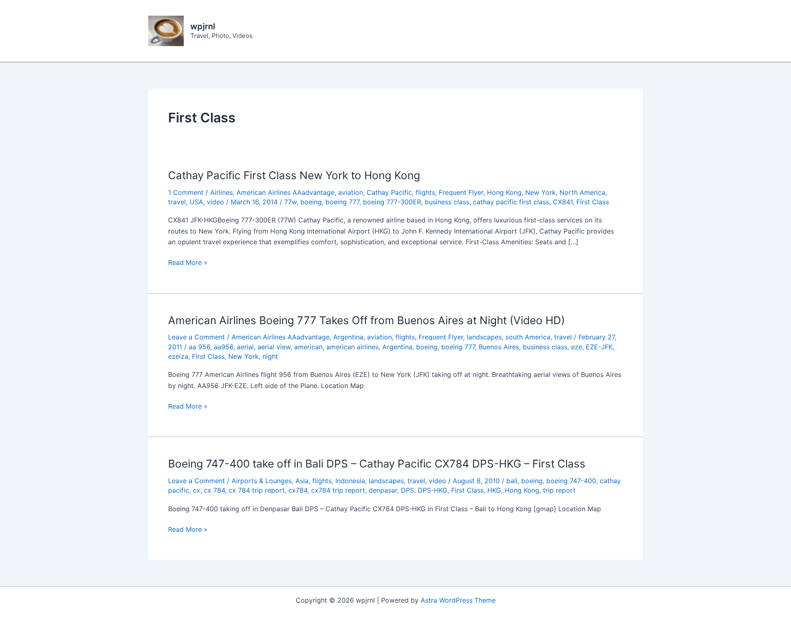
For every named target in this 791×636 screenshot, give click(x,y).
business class (447, 202)
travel (177, 202)
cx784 (297, 490)
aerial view (273, 347)
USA (196, 202)
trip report (559, 490)
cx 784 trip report (257, 490)
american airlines (352, 347)
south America (527, 337)
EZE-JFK (599, 347)
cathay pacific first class (511, 202)
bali (511, 481)
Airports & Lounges (262, 481)
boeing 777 (342, 202)
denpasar (383, 490)
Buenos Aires (499, 347)
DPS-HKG (432, 490)
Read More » (188, 263)
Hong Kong (504, 192)
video (215, 202)
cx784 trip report (338, 490)
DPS (407, 490)
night (270, 356)
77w (290, 202)
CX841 (563, 202)
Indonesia (350, 481)
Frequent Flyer (461, 192)
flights (425, 192)
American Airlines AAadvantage (285, 192)
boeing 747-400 (571, 481)
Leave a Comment (196, 337)
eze (576, 347)
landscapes (484, 337)
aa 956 (199, 347)
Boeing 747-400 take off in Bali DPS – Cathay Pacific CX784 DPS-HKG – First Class (376, 463)
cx (196, 490)
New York (540, 192)
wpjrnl (202, 26)
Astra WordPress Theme (458, 600)
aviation (350, 192)
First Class (592, 202)
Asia (302, 481)
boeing (311, 202)
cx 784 (214, 490)
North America (582, 192)
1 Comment (186, 192)
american (308, 347)
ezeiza (178, 356)
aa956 (223, 347)
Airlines (221, 192)
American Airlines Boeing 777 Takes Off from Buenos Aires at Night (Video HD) (366, 320)
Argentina (348, 337)
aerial (245, 347)
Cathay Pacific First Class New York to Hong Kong (294, 175)
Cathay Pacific (389, 192)
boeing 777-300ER (392, 202)
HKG (494, 490)
